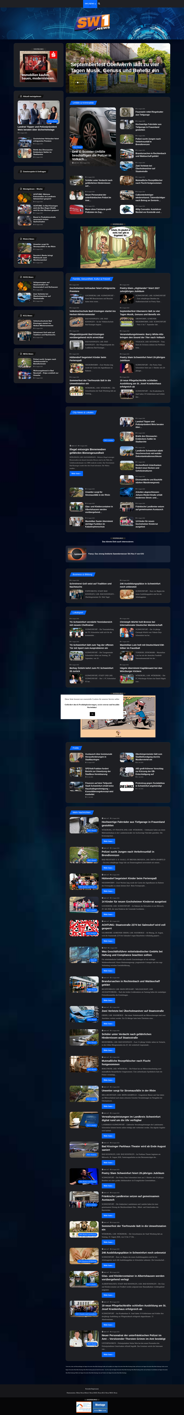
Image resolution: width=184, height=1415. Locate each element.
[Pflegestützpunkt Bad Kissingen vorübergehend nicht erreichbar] (76, 345)
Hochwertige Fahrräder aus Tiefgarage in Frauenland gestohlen (148, 127)
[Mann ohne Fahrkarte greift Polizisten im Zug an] (76, 209)
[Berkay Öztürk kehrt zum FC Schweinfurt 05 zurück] (76, 678)
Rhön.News (80, 1393)
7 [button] (83, 82)
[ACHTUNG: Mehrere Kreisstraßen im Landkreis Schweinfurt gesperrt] (24, 197)
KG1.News (105, 1393)
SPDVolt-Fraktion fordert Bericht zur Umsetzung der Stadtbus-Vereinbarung (98, 771)
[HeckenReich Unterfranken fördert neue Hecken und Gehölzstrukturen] (127, 465)
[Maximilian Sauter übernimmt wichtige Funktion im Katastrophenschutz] (76, 521)
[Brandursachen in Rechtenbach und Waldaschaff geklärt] (127, 153)
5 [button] (79, 82)
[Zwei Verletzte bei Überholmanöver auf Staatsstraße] (127, 166)
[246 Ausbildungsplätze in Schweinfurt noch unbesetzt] (127, 594)
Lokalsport (78, 612)
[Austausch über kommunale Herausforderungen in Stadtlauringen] (76, 757)
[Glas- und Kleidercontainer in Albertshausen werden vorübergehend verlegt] (76, 507)
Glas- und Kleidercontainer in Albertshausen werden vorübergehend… (99, 509)
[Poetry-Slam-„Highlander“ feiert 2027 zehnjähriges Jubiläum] (127, 299)
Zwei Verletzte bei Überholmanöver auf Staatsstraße (145, 168)
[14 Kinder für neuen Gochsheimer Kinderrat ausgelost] (127, 521)
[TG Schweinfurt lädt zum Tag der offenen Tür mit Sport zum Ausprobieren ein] (76, 655)
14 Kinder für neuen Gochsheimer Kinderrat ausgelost (147, 524)
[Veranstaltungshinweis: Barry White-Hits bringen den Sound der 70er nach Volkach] (127, 345)
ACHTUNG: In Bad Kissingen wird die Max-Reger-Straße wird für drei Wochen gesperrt (46, 208)
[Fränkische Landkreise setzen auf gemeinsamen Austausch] (127, 507)
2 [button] (73, 82)
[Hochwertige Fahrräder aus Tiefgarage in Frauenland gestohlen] (127, 124)
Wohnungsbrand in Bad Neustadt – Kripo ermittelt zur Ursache (45, 373)
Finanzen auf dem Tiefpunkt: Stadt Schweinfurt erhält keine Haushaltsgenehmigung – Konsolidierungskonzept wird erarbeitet (99, 788)
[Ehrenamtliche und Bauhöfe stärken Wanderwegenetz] (127, 480)
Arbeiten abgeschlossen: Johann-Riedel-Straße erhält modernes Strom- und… (149, 495)
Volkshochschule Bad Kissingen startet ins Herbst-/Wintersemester (43, 323)
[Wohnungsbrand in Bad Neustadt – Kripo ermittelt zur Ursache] (24, 374)
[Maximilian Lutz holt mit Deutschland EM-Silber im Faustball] (127, 655)
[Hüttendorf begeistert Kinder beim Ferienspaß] (76, 368)
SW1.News (89, 4)
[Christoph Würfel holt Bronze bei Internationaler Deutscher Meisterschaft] (127, 632)
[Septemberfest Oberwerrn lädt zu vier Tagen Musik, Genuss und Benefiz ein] (127, 322)
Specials (95, 1369)
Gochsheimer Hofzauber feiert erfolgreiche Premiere (46, 140)
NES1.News (113, 1393)
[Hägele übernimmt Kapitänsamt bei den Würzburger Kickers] (127, 678)
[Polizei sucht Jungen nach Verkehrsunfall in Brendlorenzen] (127, 139)
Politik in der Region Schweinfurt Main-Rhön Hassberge (86, 1372)
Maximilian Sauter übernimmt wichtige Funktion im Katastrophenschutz (99, 524)
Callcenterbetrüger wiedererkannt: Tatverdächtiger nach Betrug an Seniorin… (150, 197)
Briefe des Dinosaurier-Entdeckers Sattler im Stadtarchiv (146, 439)
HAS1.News (98, 1393)
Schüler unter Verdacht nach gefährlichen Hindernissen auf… (98, 183)
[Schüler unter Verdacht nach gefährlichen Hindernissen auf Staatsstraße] (76, 180)
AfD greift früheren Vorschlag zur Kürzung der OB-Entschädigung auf (149, 771)
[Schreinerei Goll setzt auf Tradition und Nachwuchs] (76, 594)
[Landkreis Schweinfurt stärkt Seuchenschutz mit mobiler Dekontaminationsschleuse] (127, 451)
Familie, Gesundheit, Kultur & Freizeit (91, 279)
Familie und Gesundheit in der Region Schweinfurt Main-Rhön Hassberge (117, 1366)
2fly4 (105, 948)
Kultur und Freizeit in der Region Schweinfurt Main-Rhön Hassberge (147, 1366)
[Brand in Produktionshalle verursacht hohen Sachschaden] (24, 220)
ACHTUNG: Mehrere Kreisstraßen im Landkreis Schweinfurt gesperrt (44, 196)
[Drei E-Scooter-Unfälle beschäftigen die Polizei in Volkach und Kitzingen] (93, 136)
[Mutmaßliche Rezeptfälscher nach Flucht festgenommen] (127, 180)
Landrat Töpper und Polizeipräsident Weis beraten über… (150, 424)
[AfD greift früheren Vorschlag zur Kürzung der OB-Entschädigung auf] (127, 772)
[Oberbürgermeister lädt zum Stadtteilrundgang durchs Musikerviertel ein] (127, 757)
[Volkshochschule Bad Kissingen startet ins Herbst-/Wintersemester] (76, 322)
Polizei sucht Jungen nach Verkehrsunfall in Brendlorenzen (148, 142)
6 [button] (81, 82)
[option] (118, 68)
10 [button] (89, 82)
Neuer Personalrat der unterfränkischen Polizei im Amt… (98, 197)
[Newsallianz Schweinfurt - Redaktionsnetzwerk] (92, 23)
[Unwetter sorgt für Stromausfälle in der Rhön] (76, 492)
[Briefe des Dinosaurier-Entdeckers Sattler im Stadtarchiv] (127, 436)
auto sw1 (76, 163)
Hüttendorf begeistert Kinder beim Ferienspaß (129, 878)
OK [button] (92, 714)
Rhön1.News (88, 1393)
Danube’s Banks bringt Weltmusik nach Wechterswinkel (43, 257)
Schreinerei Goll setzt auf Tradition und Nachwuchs (44, 333)
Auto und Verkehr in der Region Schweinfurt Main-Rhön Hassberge (112, 1372)
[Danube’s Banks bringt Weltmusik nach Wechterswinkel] (24, 259)
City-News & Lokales (83, 412)
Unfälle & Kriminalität (83, 103)
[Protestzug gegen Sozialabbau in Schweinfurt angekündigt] (127, 786)
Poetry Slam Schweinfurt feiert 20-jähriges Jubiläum (133, 1173)
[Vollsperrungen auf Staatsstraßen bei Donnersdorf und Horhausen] (24, 286)
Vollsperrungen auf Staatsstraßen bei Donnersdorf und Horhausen (45, 284)
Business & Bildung (82, 574)
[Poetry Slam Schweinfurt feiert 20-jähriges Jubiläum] (127, 368)
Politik (76, 748)
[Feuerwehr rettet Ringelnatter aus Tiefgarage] (127, 112)
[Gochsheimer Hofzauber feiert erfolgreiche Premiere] (76, 299)
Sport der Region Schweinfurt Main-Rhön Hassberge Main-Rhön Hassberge (125, 1369)
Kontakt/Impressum (92, 1389)
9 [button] (87, 82)
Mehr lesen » (76, 474)
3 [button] (75, 82)
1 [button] (71, 82)
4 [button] (77, 82)
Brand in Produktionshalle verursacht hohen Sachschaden (44, 219)
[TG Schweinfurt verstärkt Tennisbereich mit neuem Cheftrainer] (76, 632)
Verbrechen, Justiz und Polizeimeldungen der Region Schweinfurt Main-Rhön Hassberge (84, 1366)
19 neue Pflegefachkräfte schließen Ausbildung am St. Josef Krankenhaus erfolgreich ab (140, 383)
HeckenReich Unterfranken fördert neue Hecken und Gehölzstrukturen (148, 468)
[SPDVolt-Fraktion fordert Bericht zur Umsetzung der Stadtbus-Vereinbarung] (76, 772)
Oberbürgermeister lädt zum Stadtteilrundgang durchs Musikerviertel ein (149, 757)
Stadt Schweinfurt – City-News (103, 1369)
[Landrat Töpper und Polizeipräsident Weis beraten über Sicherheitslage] (127, 421)
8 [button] (85, 82)
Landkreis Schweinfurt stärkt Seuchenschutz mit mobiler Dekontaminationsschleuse (149, 453)
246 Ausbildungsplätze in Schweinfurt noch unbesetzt (134, 1252)
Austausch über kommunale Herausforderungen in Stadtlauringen (98, 757)
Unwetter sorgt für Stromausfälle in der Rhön (129, 1090)
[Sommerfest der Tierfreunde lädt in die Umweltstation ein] (76, 391)
